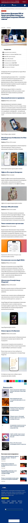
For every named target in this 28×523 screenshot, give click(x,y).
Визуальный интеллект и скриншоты (10, 52)
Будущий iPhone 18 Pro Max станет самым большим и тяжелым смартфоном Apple (9, 472)
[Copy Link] (2, 25)
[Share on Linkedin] (14, 22)
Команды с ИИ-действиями (8, 58)
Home (2, 8)
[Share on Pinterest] (9, 22)
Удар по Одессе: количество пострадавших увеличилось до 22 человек (9, 465)
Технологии (4, 10)
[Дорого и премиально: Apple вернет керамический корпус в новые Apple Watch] (5, 393)
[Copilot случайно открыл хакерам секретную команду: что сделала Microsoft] (5, 437)
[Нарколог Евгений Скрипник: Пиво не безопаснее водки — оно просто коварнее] (23, 458)
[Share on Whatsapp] (12, 22)
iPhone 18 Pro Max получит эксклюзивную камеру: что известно (18, 443)
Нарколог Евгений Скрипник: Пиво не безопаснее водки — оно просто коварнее (10, 458)
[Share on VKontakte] (21, 22)
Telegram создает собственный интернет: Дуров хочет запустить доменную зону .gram (17, 418)
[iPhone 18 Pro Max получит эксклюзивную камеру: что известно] (5, 446)
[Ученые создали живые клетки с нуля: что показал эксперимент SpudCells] (23, 479)
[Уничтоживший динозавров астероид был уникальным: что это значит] (5, 402)
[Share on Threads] (26, 22)
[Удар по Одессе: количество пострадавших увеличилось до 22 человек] (23, 465)
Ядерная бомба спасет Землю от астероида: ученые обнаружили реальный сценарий (17, 409)
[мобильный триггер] (2, 5)
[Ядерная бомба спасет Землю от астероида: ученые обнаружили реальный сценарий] (5, 411)
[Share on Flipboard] (7, 22)
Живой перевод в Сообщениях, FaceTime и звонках (12, 54)
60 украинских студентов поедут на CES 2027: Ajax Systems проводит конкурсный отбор (18, 427)
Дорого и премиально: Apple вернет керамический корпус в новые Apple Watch (18, 391)
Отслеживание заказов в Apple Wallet (10, 62)
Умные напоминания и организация (10, 60)
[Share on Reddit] (19, 22)
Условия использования (14, 2)
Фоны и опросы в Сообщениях (9, 67)
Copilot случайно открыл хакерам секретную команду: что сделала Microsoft (17, 435)
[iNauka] (14, 5)
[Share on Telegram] (23, 22)
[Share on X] (4, 22)
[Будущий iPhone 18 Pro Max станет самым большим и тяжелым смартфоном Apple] (23, 472)
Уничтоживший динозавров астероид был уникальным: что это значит (17, 400)
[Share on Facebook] (2, 22)
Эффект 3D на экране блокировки (9, 56)
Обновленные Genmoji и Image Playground (11, 64)
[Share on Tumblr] (16, 22)
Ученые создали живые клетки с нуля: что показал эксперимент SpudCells (10, 478)
